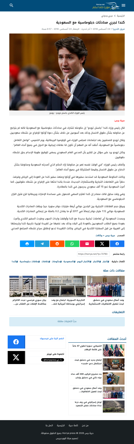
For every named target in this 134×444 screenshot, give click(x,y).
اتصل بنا (49, 425)
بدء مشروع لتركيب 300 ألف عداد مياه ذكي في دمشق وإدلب (86, 375)
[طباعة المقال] (27, 244)
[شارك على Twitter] (102, 244)
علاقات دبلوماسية (29, 261)
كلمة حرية (73, 425)
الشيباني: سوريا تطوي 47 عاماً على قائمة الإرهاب (87, 347)
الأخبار (96, 261)
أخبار (105, 261)
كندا (14, 261)
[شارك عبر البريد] (87, 244)
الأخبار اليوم (83, 261)
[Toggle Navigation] (123, 5)
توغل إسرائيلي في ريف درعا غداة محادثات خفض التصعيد (88, 404)
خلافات (45, 261)
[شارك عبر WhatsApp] (72, 244)
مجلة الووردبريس (63, 438)
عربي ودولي (107, 16)
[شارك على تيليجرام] (42, 244)
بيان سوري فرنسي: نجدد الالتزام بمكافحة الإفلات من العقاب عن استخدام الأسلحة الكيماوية (29, 304)
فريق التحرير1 (118, 29)
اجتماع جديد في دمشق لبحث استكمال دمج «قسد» (88, 361)
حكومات (56, 261)
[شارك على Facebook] (117, 244)
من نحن (85, 425)
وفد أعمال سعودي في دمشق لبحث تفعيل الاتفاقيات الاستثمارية (106, 302)
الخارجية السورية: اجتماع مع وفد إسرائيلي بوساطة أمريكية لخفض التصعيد (68, 304)
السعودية (68, 261)
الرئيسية (61, 425)
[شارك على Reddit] (57, 244)
